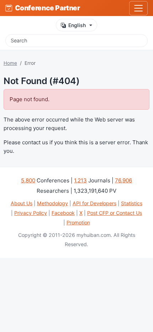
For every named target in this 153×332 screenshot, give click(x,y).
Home (10, 63)
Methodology (52, 203)
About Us (21, 203)
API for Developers (94, 203)
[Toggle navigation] (138, 8)
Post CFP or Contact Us (114, 213)
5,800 (28, 180)
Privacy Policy (30, 213)
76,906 (123, 180)
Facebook (63, 213)
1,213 (80, 180)
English (77, 25)
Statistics (131, 203)
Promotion (78, 222)
